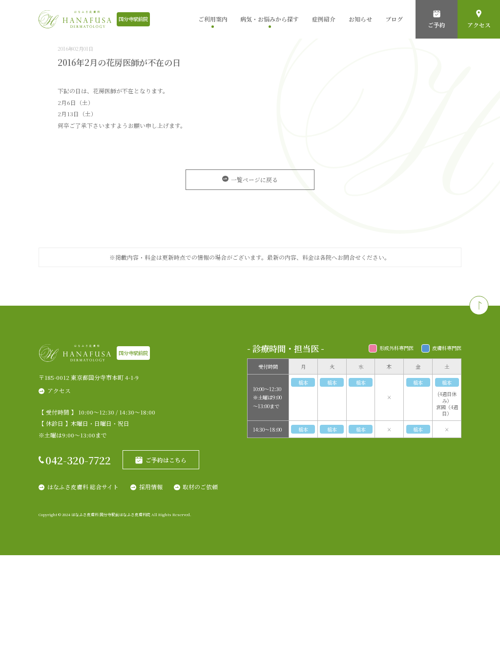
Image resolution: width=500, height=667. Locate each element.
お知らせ (360, 19)
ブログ (394, 19)
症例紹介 (323, 19)
